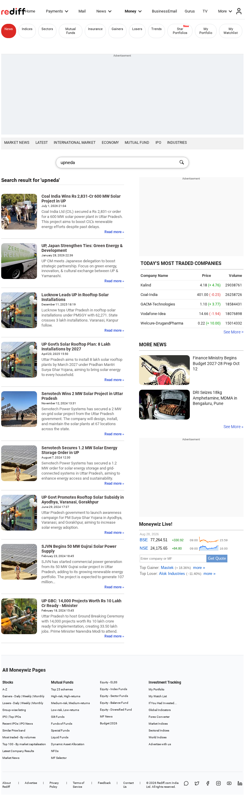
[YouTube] (229, 785)
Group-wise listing (14, 710)
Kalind (146, 285)
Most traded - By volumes (19, 737)
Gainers (117, 29)
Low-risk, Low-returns (65, 710)
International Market (74, 143)
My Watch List (158, 696)
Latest (42, 143)
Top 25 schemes (62, 689)
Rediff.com (164, 783)
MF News (106, 716)
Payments (54, 11)
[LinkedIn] (240, 785)
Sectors (47, 29)
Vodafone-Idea (153, 313)
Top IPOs (15, 717)
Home (30, 11)
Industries (177, 143)
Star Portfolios (180, 31)
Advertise (31, 783)
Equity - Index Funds (113, 689)
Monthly (38, 696)
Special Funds (60, 730)
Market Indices (158, 724)
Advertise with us (160, 744)
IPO (158, 143)
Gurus (190, 11)
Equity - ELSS (108, 682)
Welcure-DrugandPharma (162, 323)
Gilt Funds (57, 717)
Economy (110, 143)
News (101, 11)
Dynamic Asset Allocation (67, 744)
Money (130, 11)
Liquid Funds (59, 737)
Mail (82, 11)
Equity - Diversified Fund (116, 710)
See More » (234, 426)
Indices (27, 29)
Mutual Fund (137, 143)
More (222, 11)
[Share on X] (197, 785)
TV (205, 11)
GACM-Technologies (158, 304)
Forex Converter (159, 717)
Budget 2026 (108, 723)
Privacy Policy (54, 785)
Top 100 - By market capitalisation (24, 744)
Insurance (95, 29)
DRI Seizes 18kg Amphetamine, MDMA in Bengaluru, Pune (215, 398)
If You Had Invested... (163, 703)
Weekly (27, 696)
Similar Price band (13, 730)
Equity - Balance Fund (114, 703)
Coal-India (149, 294)
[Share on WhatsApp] (186, 785)
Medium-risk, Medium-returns (70, 703)
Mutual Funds (70, 31)
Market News (16, 143)
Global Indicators (160, 710)
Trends (156, 29)
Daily (17, 696)
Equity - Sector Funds (114, 696)
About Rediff (6, 785)
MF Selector (59, 758)
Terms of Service (78, 785)
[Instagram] (218, 785)
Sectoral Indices (159, 730)
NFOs (54, 751)
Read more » (114, 232)
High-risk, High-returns (65, 696)
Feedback (104, 783)
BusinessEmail (164, 11)
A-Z (4, 689)
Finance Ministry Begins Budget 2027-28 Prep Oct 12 (216, 363)
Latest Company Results (18, 751)
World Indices (158, 737)
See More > (234, 332)
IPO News (26, 724)
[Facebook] (207, 785)
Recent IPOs (10, 724)
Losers (137, 29)
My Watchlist (231, 31)
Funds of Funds (61, 724)
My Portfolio (205, 31)
